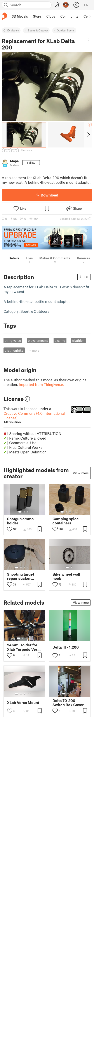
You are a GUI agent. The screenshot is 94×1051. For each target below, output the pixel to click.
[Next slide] (88, 134)
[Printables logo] (4, 16)
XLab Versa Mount (23, 702)
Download (49, 195)
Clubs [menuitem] (50, 16)
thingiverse (13, 340)
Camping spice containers (65, 521)
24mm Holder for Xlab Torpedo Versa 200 (24, 647)
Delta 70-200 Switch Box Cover (68, 702)
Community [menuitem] (69, 16)
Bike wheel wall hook (66, 576)
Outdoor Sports (66, 30)
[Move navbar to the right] (89, 16)
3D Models (12, 30)
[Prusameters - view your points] (66, 5)
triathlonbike (14, 350)
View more (81, 473)
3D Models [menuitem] (20, 16)
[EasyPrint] (57, 5)
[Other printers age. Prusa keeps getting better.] (47, 237)
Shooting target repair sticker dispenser (20, 576)
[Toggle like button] (9, 529)
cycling (60, 340)
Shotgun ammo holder (20, 521)
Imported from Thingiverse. (41, 384)
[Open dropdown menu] (88, 40)
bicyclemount (38, 340)
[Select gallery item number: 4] (73, 512)
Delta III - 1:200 (65, 647)
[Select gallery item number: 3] (28, 512)
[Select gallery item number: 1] (20, 512)
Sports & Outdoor (38, 30)
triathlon (78, 340)
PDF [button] (85, 277)
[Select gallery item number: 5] (76, 512)
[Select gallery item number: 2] (24, 512)
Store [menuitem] (37, 16)
